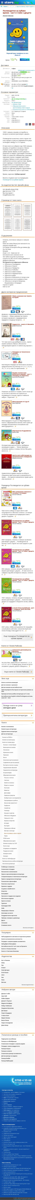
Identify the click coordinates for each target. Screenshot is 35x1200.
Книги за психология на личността (11, 939)
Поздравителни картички (9, 915)
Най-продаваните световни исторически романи (16, 936)
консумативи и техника (10, 1097)
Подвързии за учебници (8, 1039)
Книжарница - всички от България (13, 1092)
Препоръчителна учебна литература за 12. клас (15, 694)
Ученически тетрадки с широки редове (13, 1044)
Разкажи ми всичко (8, 1135)
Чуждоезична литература (10, 770)
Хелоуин (5, 856)
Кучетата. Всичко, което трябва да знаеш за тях (15, 1142)
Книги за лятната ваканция (9, 682)
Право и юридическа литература (11, 879)
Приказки (6, 755)
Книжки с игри (17, 104)
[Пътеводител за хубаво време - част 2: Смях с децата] (17, 34)
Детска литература (7, 734)
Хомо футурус (5, 970)
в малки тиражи (11, 1113)
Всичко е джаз (7, 1187)
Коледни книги (7, 853)
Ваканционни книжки (9, 747)
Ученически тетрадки (7, 869)
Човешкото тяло (8, 818)
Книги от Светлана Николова (10, 951)
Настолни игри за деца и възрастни (12, 1094)
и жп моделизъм (11, 1110)
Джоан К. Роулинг (6, 1001)
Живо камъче (6, 1138)
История (6, 823)
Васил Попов (5, 1020)
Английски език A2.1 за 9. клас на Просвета (14, 946)
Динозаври (7, 793)
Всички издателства (27, 985)
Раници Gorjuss (5, 1048)
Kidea (3, 963)
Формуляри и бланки (7, 910)
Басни (5, 757)
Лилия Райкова (8, 16)
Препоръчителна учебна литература (12, 861)
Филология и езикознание (9, 871)
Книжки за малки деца (8, 740)
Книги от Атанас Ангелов (8, 949)
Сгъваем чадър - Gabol (9, 1182)
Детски (7, 1104)
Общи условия (17, 1199)
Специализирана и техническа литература (14, 876)
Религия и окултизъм (7, 884)
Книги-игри (6, 846)
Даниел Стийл (5, 993)
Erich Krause (4, 972)
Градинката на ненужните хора (11, 1133)
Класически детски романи (10, 760)
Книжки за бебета (7, 737)
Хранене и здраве (6, 886)
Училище (6, 810)
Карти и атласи (6, 901)
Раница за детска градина (9, 1166)
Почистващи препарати (9, 1096)
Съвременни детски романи (11, 762)
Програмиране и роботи (11, 800)
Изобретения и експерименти (12, 798)
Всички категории (28, 927)
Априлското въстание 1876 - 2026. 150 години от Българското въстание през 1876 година (15, 1177)
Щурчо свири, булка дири (10, 1137)
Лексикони (6, 750)
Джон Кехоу (4, 1025)
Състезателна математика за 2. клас (12, 1165)
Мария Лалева (5, 1018)
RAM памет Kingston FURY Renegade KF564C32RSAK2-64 (17, 1189)
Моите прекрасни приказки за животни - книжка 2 (16, 1170)
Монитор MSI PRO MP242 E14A (11, 1194)
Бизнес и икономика (7, 726)
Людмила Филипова (7, 1008)
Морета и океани (9, 785)
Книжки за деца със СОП (10, 843)
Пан (2, 977)
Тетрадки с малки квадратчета (10, 1046)
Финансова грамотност (10, 803)
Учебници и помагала (7, 867)
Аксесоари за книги (7, 913)
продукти (9, 1101)
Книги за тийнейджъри (8, 858)
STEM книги (6, 838)
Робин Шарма (5, 998)
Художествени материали (9, 1099)
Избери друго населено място (26, 70)
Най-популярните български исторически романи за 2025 (17, 690)
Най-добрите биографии (8, 944)
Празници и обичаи (9, 828)
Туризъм (4, 903)
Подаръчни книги (8, 851)
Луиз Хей (4, 996)
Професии (7, 805)
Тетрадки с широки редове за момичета (13, 941)
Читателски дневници (8, 863)
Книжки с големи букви (9, 745)
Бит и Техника (5, 960)
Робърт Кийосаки (6, 1006)
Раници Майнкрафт (7, 1061)
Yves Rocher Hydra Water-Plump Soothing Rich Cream (16, 1183)
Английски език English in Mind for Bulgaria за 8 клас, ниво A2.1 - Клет (17, 697)
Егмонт (3, 967)
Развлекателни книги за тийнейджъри (23, 109)
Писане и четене (9, 777)
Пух (2, 965)
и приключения (9, 1115)
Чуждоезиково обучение (10, 767)
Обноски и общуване (10, 815)
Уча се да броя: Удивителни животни (12, 1126)
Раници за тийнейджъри (9, 1041)
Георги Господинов (7, 1023)
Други (3, 920)
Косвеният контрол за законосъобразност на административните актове (14, 1129)
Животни (6, 790)
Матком (3, 982)
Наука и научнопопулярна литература (12, 874)
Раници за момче (6, 1051)
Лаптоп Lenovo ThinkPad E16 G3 (11, 1185)
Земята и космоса (9, 783)
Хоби (2, 908)
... (9, 6)
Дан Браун (4, 1010)
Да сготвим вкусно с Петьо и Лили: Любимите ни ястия (17, 1155)
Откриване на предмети (10, 848)
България (6, 826)
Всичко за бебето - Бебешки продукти (13, 1106)
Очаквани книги (6, 925)
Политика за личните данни (28, 1199)
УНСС (2, 975)
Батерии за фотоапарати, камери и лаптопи (14, 1120)
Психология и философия (9, 881)
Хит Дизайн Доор (16, 102)
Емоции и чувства (9, 813)
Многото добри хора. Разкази (11, 1154)
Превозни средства (9, 795)
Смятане (6, 780)
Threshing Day (7, 1152)
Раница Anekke (5, 1058)
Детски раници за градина (9, 1056)
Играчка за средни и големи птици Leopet (14, 1190)
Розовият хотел (7, 1131)
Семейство (7, 808)
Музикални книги (8, 752)
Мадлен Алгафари (6, 1003)
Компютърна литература (8, 729)
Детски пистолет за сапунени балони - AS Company (16, 1180)
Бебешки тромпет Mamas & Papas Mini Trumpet (15, 1192)
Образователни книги (9, 775)
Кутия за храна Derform (9, 1172)
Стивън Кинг (5, 1015)
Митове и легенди (9, 831)
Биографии (4, 893)
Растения (6, 788)
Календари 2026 (6, 906)
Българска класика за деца (10, 765)
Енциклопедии (7, 772)
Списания (4, 923)
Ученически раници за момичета (11, 1053)
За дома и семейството (8, 889)
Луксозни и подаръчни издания (11, 896)
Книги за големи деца (8, 742)
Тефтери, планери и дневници (10, 918)
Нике (2, 980)
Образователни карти (9, 841)
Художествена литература (9, 731)
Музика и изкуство (9, 820)
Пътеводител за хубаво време (13, 180)
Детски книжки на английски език (11, 687)
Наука (5, 836)
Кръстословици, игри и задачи (25, 6)
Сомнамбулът (6, 1140)
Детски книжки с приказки (9, 685)
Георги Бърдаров (6, 1013)
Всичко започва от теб (9, 1144)
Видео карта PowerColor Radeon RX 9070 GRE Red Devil (17, 1168)
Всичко (11, 1112)
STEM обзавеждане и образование (12, 1108)
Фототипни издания (7, 898)
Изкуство (4, 891)
